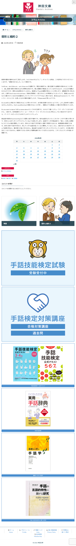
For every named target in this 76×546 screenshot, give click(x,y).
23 (59, 154)
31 (17, 160)
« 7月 (14, 164)
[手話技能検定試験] (38, 257)
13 (38, 151)
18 (24, 154)
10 (17, 151)
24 (17, 157)
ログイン (19, 188)
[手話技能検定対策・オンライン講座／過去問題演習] (38, 314)
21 (45, 154)
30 (59, 157)
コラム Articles (7, 171)
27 (38, 157)
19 (31, 154)
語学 (9, 178)
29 (52, 157)
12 (31, 151)
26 (31, 157)
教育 (4, 178)
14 (45, 151)
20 (38, 154)
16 (59, 151)
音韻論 (15, 178)
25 (24, 157)
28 (45, 157)
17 (17, 154)
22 (52, 154)
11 (24, 151)
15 (52, 151)
